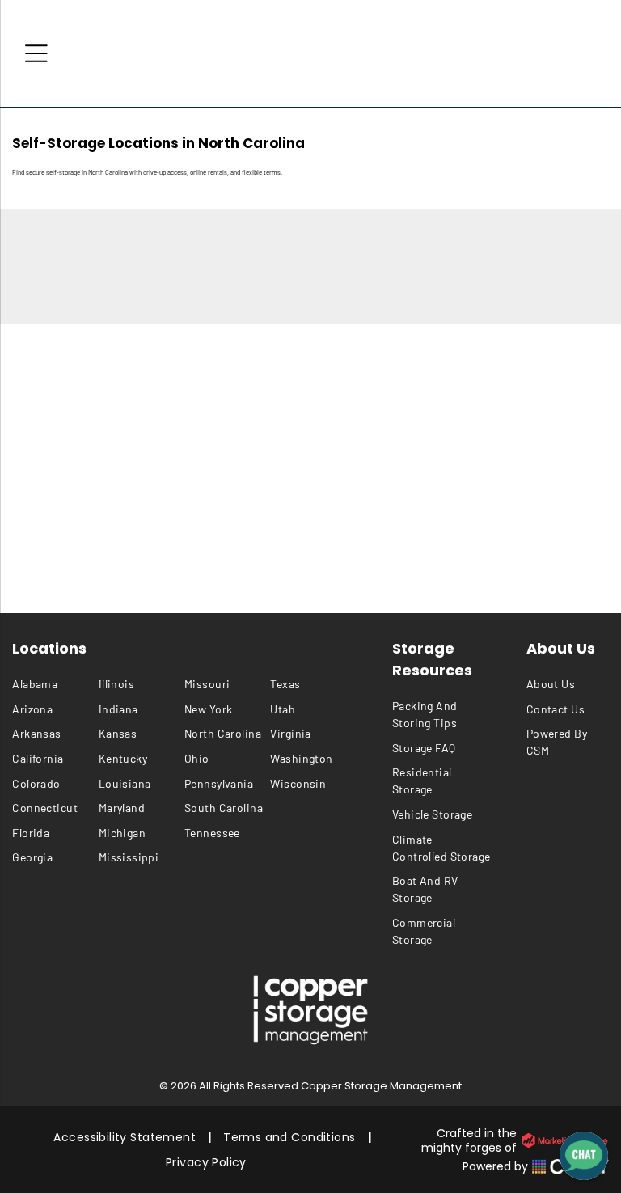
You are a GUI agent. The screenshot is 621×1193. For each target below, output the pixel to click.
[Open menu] (36, 53)
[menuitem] (55, 683)
